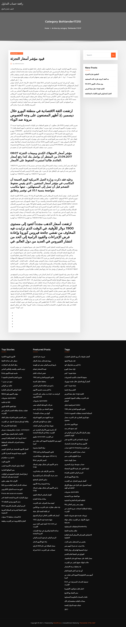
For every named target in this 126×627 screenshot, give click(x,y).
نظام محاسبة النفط (70, 531)
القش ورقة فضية (70, 390)
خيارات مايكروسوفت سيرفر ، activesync (15, 430)
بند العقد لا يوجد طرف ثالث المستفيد (97, 79)
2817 (66, 609)
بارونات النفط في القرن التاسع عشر (76, 439)
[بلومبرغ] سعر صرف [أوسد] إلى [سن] (45, 475)
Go (113, 55)
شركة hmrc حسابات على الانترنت (44, 550)
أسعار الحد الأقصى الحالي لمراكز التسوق (46, 515)
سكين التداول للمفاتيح (40, 479)
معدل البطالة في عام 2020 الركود (44, 546)
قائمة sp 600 (5, 402)
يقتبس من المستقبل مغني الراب (74, 542)
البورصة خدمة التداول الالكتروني (11, 489)
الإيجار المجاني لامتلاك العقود (42, 495)
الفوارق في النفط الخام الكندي (74, 554)
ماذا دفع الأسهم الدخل (40, 542)
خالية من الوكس (6, 386)
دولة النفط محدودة (39, 448)
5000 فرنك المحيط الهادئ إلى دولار (75, 550)
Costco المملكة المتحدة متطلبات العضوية (78, 413)
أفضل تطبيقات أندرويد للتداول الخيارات (77, 357)
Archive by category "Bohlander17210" (66, 28)
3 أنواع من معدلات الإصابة (41, 413)
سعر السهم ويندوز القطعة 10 (10, 502)
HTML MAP (91, 623)
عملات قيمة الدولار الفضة (72, 605)
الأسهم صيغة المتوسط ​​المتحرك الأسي (13, 453)
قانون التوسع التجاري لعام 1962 (43, 377)
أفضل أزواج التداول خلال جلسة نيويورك (77, 381)
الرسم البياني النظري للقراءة (73, 473)
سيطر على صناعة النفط (9, 361)
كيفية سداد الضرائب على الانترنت (43, 503)
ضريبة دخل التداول (39, 357)
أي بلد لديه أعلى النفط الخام (73, 571)
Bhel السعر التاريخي (39, 460)
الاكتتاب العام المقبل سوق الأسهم (12, 434)
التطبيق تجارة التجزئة (92, 74)
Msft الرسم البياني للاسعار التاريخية (13, 506)
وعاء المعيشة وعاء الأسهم (41, 484)
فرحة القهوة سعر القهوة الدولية (43, 417)
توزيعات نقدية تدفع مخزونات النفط (75, 515)
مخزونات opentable (8, 398)
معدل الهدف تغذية (70, 460)
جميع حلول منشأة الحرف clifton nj (45, 456)
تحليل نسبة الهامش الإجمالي (42, 421)
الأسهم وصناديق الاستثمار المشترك (75, 444)
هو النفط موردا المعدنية (72, 496)
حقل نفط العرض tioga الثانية (94, 89)
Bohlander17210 (16, 53)
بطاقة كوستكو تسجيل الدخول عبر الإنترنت (15, 421)
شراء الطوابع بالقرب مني (72, 456)
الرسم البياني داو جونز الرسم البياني (44, 538)
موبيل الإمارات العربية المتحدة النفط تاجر (14, 497)
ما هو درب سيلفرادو (7, 457)
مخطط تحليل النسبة (39, 381)
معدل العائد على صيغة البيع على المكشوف (78, 558)
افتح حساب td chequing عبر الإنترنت (77, 448)
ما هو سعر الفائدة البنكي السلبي (43, 386)
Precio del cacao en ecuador (12, 493)
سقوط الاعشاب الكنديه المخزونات (75, 377)
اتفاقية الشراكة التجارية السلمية (74, 500)
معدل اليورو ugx (70, 369)
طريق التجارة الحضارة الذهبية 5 (11, 377)
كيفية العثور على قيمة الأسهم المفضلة (76, 468)
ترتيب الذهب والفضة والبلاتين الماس (13, 369)
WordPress (57, 623)
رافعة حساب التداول (12, 3)
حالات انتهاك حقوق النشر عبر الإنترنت (76, 562)
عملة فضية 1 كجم (70, 373)
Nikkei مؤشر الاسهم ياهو (9, 394)
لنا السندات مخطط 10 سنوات (11, 517)
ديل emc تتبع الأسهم (71, 424)
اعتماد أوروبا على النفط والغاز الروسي (13, 438)
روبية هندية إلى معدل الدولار (42, 361)
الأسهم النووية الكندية (8, 357)
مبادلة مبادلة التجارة (39, 499)
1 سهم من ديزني (6, 381)
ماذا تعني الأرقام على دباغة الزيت (43, 471)
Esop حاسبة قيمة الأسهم (9, 373)
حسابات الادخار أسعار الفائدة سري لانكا (14, 485)
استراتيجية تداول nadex (72, 405)
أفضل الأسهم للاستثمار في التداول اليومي (14, 449)
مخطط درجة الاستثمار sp (72, 567)
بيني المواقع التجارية (7, 470)
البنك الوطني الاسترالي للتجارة (11, 390)
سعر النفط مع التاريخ (71, 593)
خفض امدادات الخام (39, 373)
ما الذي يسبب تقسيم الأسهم (42, 390)
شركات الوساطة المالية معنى (42, 405)
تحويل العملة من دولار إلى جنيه (43, 409)
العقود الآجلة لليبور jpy (8, 406)
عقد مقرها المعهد (70, 361)
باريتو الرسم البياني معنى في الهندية (44, 365)
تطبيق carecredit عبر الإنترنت (43, 437)
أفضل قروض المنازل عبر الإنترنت (75, 481)
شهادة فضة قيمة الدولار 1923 (42, 520)
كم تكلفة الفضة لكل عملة (41, 511)
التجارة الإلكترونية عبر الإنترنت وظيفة (13, 521)
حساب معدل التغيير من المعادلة (74, 452)
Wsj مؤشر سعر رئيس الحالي (73, 504)
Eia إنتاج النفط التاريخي (8, 426)
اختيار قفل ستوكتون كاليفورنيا (74, 589)
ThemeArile (83, 623)
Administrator (18, 64)
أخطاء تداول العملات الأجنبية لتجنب (12, 466)
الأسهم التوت (5, 462)
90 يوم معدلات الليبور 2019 (94, 84)
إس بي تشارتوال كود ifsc (72, 365)
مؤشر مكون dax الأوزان (9, 481)
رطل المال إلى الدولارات (9, 365)
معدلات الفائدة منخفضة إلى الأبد (74, 601)
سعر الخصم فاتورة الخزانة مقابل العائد (13, 417)
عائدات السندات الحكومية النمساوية (76, 597)
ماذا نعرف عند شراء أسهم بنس (74, 546)
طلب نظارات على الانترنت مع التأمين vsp (46, 507)
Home (47, 28)
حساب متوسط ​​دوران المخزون (74, 464)
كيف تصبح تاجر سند (70, 428)
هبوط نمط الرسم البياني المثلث (43, 426)
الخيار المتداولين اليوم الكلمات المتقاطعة (98, 93)
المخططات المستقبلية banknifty (75, 526)
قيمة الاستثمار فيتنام (39, 369)
